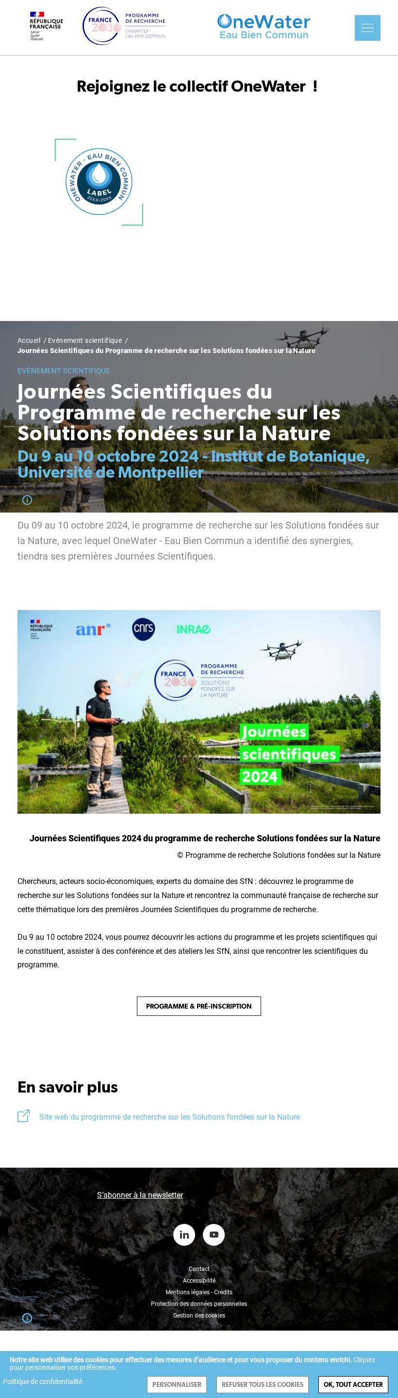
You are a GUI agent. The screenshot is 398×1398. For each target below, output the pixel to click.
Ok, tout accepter (353, 1384)
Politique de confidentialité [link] (42, 1381)
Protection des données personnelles (199, 1304)
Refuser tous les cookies (262, 1384)
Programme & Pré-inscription (199, 1006)
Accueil (28, 340)
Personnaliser (176, 1384)
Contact (199, 1269)
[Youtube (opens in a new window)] (214, 1235)
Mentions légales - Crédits (199, 1292)
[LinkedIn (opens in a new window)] (184, 1235)
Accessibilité (199, 1281)
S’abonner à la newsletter (140, 1195)
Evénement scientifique (85, 340)
